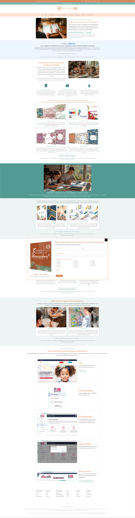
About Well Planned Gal (59, 494)
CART (82, 1)
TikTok (67, 496)
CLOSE (106, 239)
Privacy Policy (88, 493)
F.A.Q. (36, 494)
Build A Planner (71, 15)
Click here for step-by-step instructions (74, 37)
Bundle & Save (77, 15)
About (46, 15)
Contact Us (37, 493)
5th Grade (59, 263)
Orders (47, 493)
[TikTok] (57, 1)
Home (43, 15)
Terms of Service (89, 494)
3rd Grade (76, 262)
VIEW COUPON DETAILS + (67, 3)
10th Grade (93, 265)
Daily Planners (64, 15)
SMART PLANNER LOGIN (88, 1)
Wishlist (47, 494)
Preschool (59, 260)
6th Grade (76, 263)
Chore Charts (58, 15)
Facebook (67, 493)
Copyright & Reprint (39, 496)
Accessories (83, 15)
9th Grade (76, 265)
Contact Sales (78, 496)
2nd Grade (59, 262)
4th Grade (93, 262)
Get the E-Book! (59, 275)
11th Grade (59, 266)
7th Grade (93, 263)
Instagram (67, 494)
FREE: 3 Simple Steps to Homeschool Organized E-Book (44, 1)
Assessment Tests (90, 15)
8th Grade (59, 265)
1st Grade (93, 260)
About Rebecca (58, 493)
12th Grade (76, 266)
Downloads (47, 496)
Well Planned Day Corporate (60, 496)
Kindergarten (76, 260)
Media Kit (77, 494)
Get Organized (51, 15)
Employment (88, 496)
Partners (77, 493)
